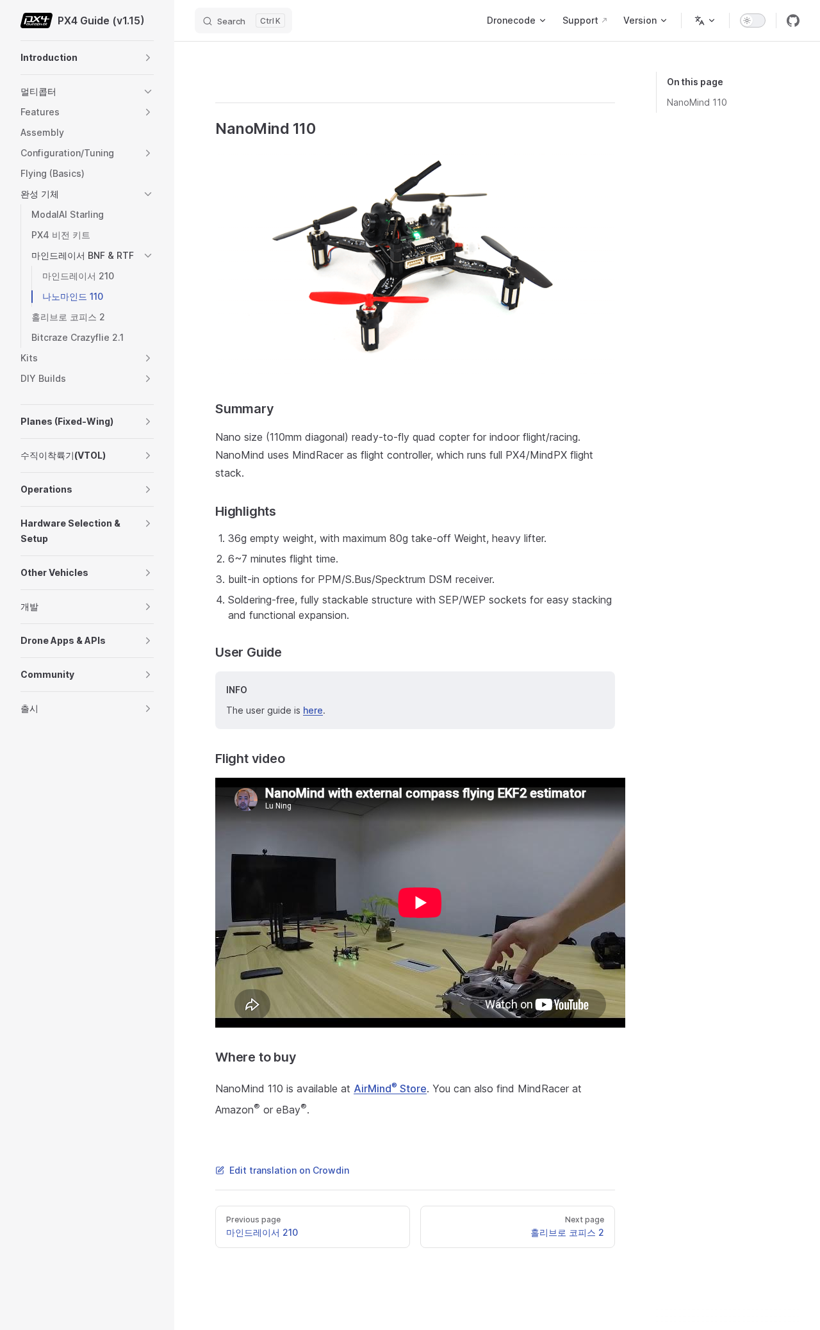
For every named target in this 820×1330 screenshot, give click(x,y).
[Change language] (705, 20)
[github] (793, 20)
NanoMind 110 (697, 102)
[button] (148, 57)
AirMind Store (390, 1088)
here (313, 710)
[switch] (753, 20)
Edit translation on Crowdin (289, 1170)
